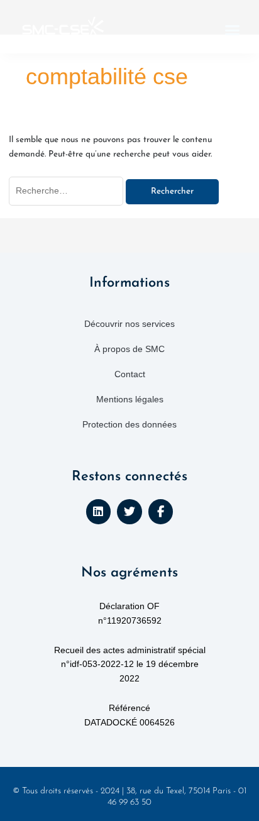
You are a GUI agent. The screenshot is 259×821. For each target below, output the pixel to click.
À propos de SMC (129, 349)
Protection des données (129, 424)
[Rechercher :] (67, 191)
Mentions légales (129, 399)
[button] (233, 30)
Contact (129, 374)
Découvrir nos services (129, 324)
